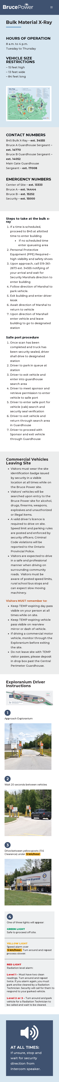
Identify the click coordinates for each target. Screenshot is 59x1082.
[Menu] (51, 7)
